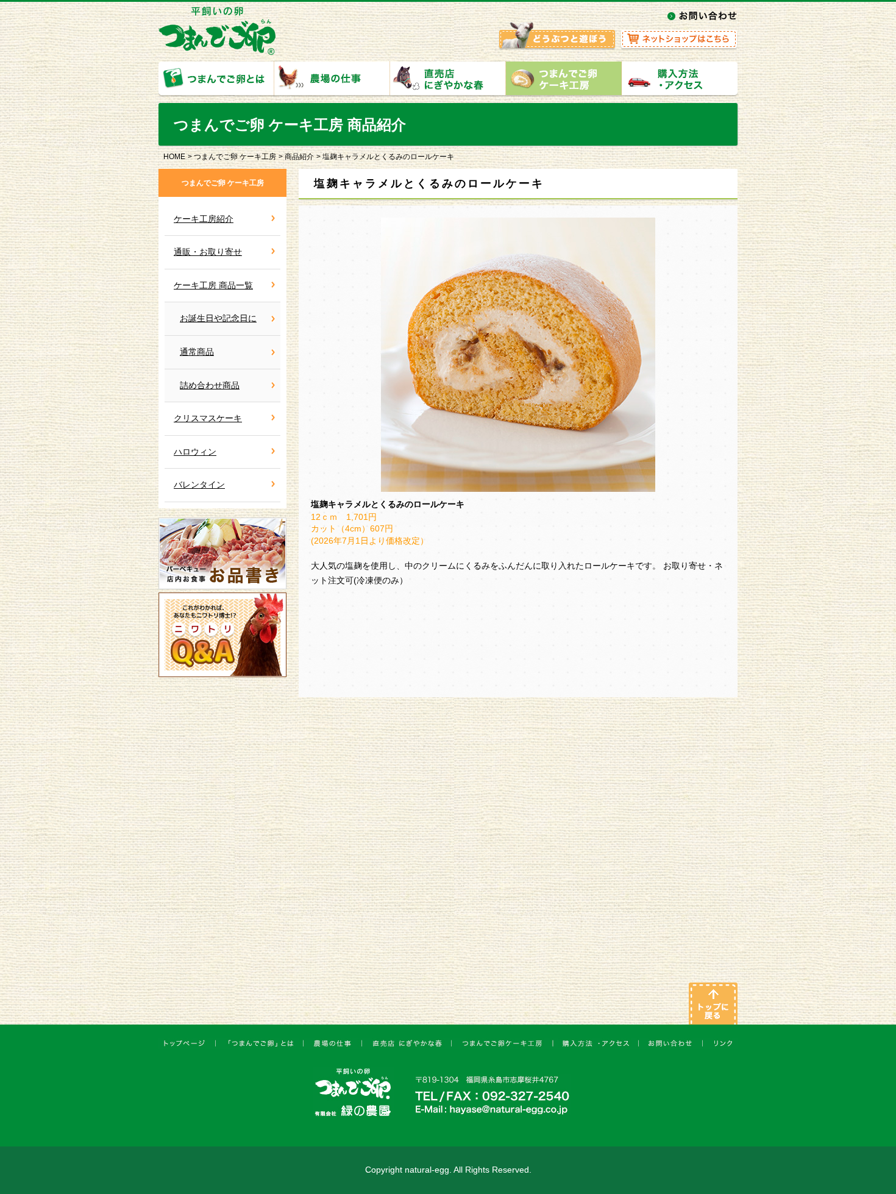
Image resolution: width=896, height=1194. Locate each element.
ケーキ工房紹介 (203, 219)
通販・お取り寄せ (208, 252)
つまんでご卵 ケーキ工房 (235, 156)
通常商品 (197, 352)
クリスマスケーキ (208, 418)
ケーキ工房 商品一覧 (213, 285)
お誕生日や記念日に (218, 318)
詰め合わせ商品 (210, 385)
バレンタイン (199, 484)
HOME (174, 156)
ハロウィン (195, 452)
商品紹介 (299, 156)
